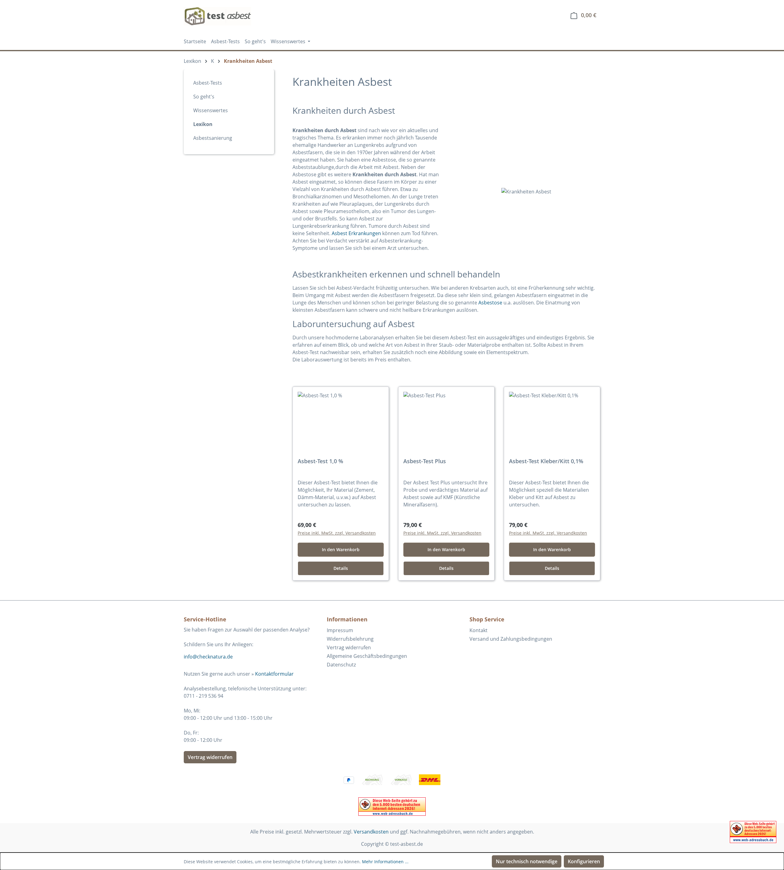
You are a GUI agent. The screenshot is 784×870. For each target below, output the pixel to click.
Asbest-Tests (207, 82)
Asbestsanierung (212, 138)
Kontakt (478, 630)
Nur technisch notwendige (526, 861)
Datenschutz (341, 664)
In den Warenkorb (341, 549)
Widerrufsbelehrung (350, 638)
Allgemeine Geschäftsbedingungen (367, 656)
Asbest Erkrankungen (356, 233)
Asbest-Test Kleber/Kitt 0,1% (546, 461)
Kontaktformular (274, 673)
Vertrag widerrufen (210, 757)
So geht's (203, 96)
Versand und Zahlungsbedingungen (510, 638)
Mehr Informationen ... (385, 861)
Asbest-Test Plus (424, 461)
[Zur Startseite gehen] (217, 16)
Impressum (340, 630)
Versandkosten (371, 831)
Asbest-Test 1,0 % (320, 461)
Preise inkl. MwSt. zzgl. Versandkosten (337, 533)
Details (341, 568)
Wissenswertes (210, 110)
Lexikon (203, 124)
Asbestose (490, 302)
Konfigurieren (584, 861)
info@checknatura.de (208, 656)
